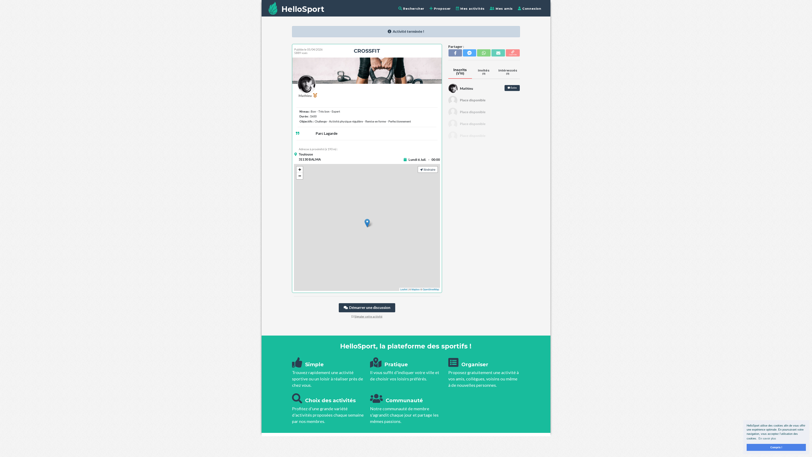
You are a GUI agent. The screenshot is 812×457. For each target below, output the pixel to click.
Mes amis (504, 9)
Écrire (513, 88)
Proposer (442, 9)
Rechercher (413, 9)
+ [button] (299, 169)
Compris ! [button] (776, 447)
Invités (484, 71)
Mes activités (472, 9)
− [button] (299, 176)
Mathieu (306, 96)
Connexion (531, 9)
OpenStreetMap (431, 289)
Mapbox (415, 289)
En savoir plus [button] (767, 438)
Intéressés (507, 71)
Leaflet (403, 289)
